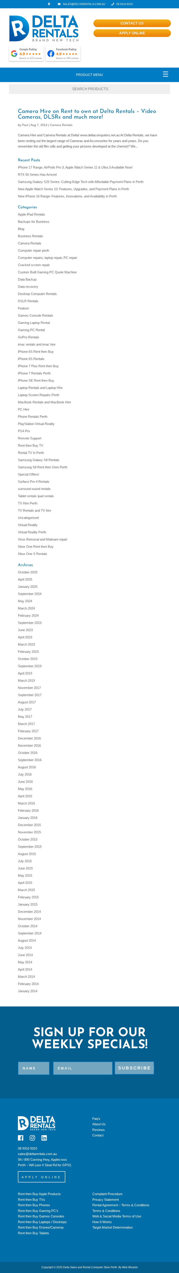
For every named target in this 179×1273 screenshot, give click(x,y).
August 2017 (27, 702)
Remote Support (29, 438)
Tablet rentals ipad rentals (36, 496)
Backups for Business (33, 221)
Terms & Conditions (106, 1211)
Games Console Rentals (35, 315)
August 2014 (27, 940)
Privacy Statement (105, 1199)
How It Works (102, 1222)
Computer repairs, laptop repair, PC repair (47, 258)
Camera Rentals (61, 125)
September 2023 (29, 623)
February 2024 (28, 615)
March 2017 (26, 724)
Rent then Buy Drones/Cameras (41, 1227)
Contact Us (132, 23)
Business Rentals (30, 236)
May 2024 (25, 601)
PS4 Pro (24, 431)
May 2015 (25, 875)
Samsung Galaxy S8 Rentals (38, 460)
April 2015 (25, 883)
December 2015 (29, 825)
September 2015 (29, 846)
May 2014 (25, 962)
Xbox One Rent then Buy (35, 546)
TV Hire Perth (27, 503)
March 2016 (26, 803)
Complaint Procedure (107, 1194)
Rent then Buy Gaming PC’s (38, 1211)
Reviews (98, 1130)
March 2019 (26, 680)
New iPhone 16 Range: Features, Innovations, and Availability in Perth (67, 196)
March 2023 (26, 644)
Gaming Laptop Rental (34, 323)
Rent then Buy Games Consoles (41, 1216)
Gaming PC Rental (31, 330)
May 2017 (25, 716)
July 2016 (25, 774)
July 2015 (25, 861)
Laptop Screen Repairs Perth (38, 395)
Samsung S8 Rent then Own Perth (42, 467)
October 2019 (27, 659)
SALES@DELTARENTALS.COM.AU (83, 4)
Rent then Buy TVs (31, 1199)
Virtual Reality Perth (32, 532)
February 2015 (28, 897)
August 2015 (27, 854)
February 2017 (28, 731)
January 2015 (27, 904)
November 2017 (29, 688)
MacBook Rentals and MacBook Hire (44, 402)
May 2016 (25, 789)
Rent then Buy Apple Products (39, 1194)
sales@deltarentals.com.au (37, 1154)
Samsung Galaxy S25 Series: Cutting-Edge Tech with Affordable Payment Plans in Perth (80, 182)
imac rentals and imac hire (36, 344)
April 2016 (25, 796)
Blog (21, 229)
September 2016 (29, 760)
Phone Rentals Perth (32, 416)
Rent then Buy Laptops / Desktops (42, 1222)
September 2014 (29, 933)
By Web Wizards (128, 1267)
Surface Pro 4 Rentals (33, 481)
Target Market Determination (112, 1227)
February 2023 (28, 651)
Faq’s (96, 1118)
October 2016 (27, 753)
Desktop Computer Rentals (37, 294)
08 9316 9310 (124, 4)
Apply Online (132, 33)
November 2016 (29, 745)
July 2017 (25, 709)
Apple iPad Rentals (31, 214)
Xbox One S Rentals (32, 554)
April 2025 (25, 579)
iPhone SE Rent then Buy (36, 380)
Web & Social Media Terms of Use (116, 1216)
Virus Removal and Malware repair (42, 539)
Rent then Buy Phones (34, 1205)
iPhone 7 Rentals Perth (34, 373)
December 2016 (29, 738)
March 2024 (26, 608)
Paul (25, 125)
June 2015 (25, 868)
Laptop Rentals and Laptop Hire (40, 388)
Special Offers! (28, 474)
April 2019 (25, 673)
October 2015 (27, 839)
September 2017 (29, 695)
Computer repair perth (33, 250)
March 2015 (26, 890)
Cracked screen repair (34, 265)
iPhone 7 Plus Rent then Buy (38, 366)
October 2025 (27, 572)
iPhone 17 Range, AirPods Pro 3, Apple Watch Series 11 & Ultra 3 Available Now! (75, 167)
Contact (97, 1135)
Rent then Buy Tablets (33, 1233)
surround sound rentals (34, 489)
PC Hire (23, 409)
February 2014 (28, 984)
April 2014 (25, 969)
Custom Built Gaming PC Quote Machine (47, 272)
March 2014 (26, 976)
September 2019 (29, 666)
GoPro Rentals (28, 337)
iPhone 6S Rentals (31, 359)
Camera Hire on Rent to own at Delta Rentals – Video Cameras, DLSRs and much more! (87, 114)
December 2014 (29, 911)
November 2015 (29, 832)
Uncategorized (28, 518)
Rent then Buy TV (30, 445)
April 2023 (25, 637)
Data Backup (27, 279)
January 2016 (27, 818)
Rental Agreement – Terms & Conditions (120, 1205)
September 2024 (29, 594)
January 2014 (27, 991)
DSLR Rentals (28, 301)
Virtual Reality (28, 525)
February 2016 (28, 810)
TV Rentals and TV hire (34, 510)
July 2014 (25, 948)
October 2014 (27, 926)
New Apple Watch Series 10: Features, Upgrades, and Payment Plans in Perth (73, 189)
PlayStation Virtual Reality (36, 424)
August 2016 (27, 767)
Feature (23, 308)
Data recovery (28, 286)
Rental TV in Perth (31, 453)
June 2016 (25, 781)
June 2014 (25, 955)
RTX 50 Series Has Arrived (37, 174)
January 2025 (27, 586)
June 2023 (25, 630)
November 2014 (29, 919)
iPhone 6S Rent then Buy (36, 351)
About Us (99, 1124)
